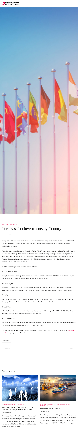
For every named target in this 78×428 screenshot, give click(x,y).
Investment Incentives (9, 224)
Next (71, 349)
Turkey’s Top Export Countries (50, 409)
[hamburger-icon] (75, 3)
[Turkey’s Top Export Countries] (58, 388)
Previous (7, 349)
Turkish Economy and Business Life (13, 404)
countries (6, 340)
